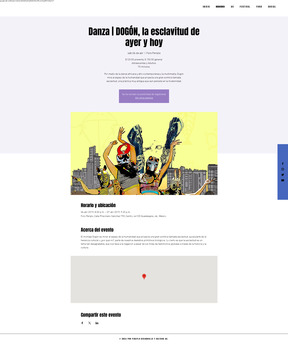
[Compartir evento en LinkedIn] (97, 323)
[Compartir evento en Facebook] (82, 323)
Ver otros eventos (144, 98)
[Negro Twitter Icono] (282, 174)
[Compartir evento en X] (89, 323)
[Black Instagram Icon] (282, 169)
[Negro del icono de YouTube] (282, 180)
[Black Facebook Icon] (282, 163)
